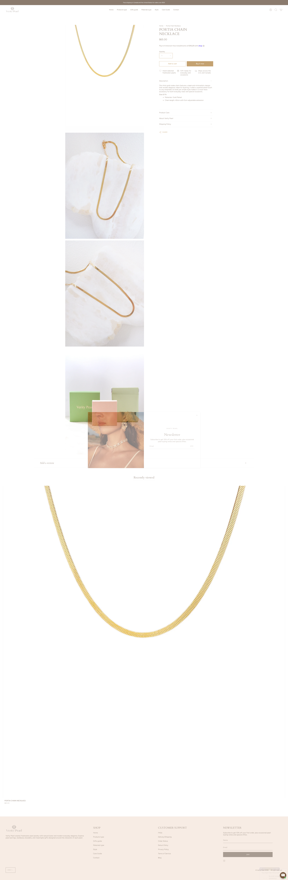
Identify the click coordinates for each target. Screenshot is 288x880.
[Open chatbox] (283, 875)
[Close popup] (284, 852)
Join (191, 446)
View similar (266, 866)
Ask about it (278, 866)
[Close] (197, 415)
